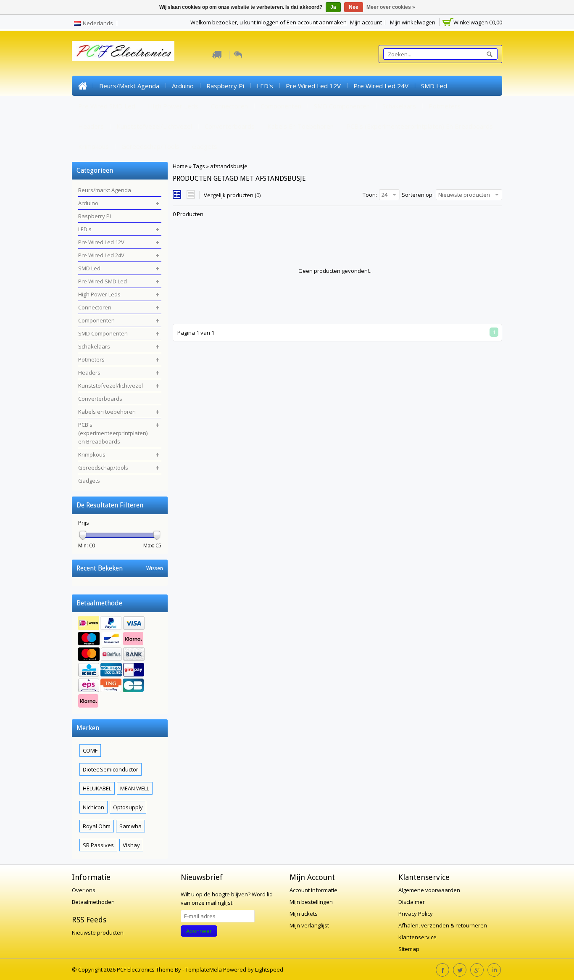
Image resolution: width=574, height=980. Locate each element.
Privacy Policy (415, 913)
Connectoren (229, 106)
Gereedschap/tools (150, 146)
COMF (90, 750)
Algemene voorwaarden (429, 890)
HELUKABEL (97, 788)
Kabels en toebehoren (300, 126)
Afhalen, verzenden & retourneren (442, 925)
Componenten (281, 106)
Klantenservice (417, 937)
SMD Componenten (342, 106)
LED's (265, 86)
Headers (91, 126)
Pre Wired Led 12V (313, 86)
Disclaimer (411, 902)
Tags (199, 166)
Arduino (183, 86)
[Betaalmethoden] (120, 663)
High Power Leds (173, 106)
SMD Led (434, 86)
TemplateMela (204, 969)
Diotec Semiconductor (110, 769)
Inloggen (268, 22)
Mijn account (366, 22)
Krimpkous (93, 146)
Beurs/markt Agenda (129, 86)
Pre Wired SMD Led (106, 106)
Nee (353, 7)
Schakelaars (399, 106)
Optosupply (128, 807)
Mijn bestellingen (311, 902)
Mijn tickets (304, 913)
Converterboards (230, 126)
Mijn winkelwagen (412, 22)
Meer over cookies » (390, 7)
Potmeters (445, 106)
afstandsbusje (229, 166)
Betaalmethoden (93, 902)
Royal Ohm (97, 826)
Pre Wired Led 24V (380, 86)
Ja (333, 7)
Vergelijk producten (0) (232, 195)
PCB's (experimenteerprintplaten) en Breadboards (419, 126)
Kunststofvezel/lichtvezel (154, 126)
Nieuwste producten (98, 932)
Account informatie (313, 890)
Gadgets (204, 146)
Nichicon (93, 807)
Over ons (83, 890)
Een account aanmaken (317, 22)
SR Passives (98, 845)
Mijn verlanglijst (309, 925)
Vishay (131, 845)
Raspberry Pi (225, 86)
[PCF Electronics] (123, 51)
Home (82, 86)
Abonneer (199, 931)
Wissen (154, 568)
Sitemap (408, 949)
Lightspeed (269, 969)
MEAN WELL (134, 788)
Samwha (130, 826)
